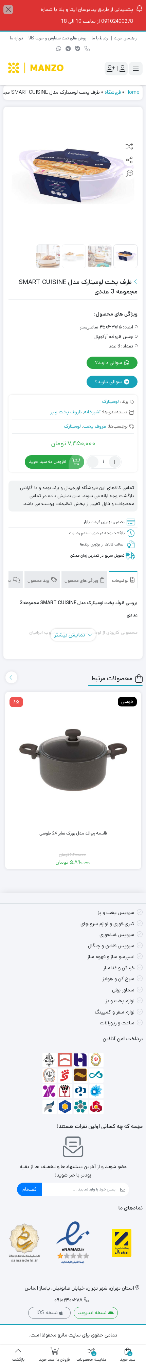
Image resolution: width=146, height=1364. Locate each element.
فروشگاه (113, 92)
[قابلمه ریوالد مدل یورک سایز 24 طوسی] (73, 760)
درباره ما (16, 38)
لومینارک (110, 401)
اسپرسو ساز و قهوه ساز (111, 956)
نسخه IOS (47, 1312)
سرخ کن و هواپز (118, 978)
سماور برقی (123, 989)
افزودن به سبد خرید (47, 462)
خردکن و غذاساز (119, 967)
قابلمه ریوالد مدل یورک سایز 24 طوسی (73, 833)
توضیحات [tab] (120, 580)
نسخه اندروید (93, 1312)
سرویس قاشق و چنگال (111, 945)
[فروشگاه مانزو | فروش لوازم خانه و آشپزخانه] (36, 69)
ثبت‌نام (29, 1189)
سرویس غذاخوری (116, 934)
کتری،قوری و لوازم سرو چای (107, 923)
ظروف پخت (94, 426)
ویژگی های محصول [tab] (82, 580)
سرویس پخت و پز (116, 912)
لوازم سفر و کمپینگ (114, 1012)
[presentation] (11, 677)
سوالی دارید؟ (109, 362)
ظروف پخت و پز (66, 412)
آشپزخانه (92, 412)
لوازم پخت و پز (120, 1000)
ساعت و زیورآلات (117, 1022)
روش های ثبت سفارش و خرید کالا (57, 38)
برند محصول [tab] (39, 580)
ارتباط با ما (100, 38)
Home (132, 92)
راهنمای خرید (125, 38)
